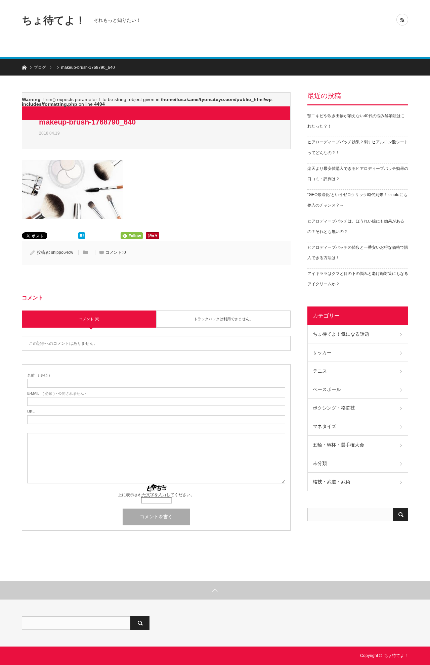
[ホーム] (24, 66)
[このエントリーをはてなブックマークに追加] (81, 237)
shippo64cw (62, 252)
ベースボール (327, 389)
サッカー (322, 352)
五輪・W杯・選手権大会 (338, 444)
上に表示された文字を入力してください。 (156, 494)
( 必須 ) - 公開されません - (56, 393)
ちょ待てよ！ (54, 20)
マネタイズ (324, 426)
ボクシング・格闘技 (334, 408)
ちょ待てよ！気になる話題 (341, 334)
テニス (320, 371)
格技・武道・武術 (331, 481)
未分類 (320, 463)
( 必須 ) (38, 375)
